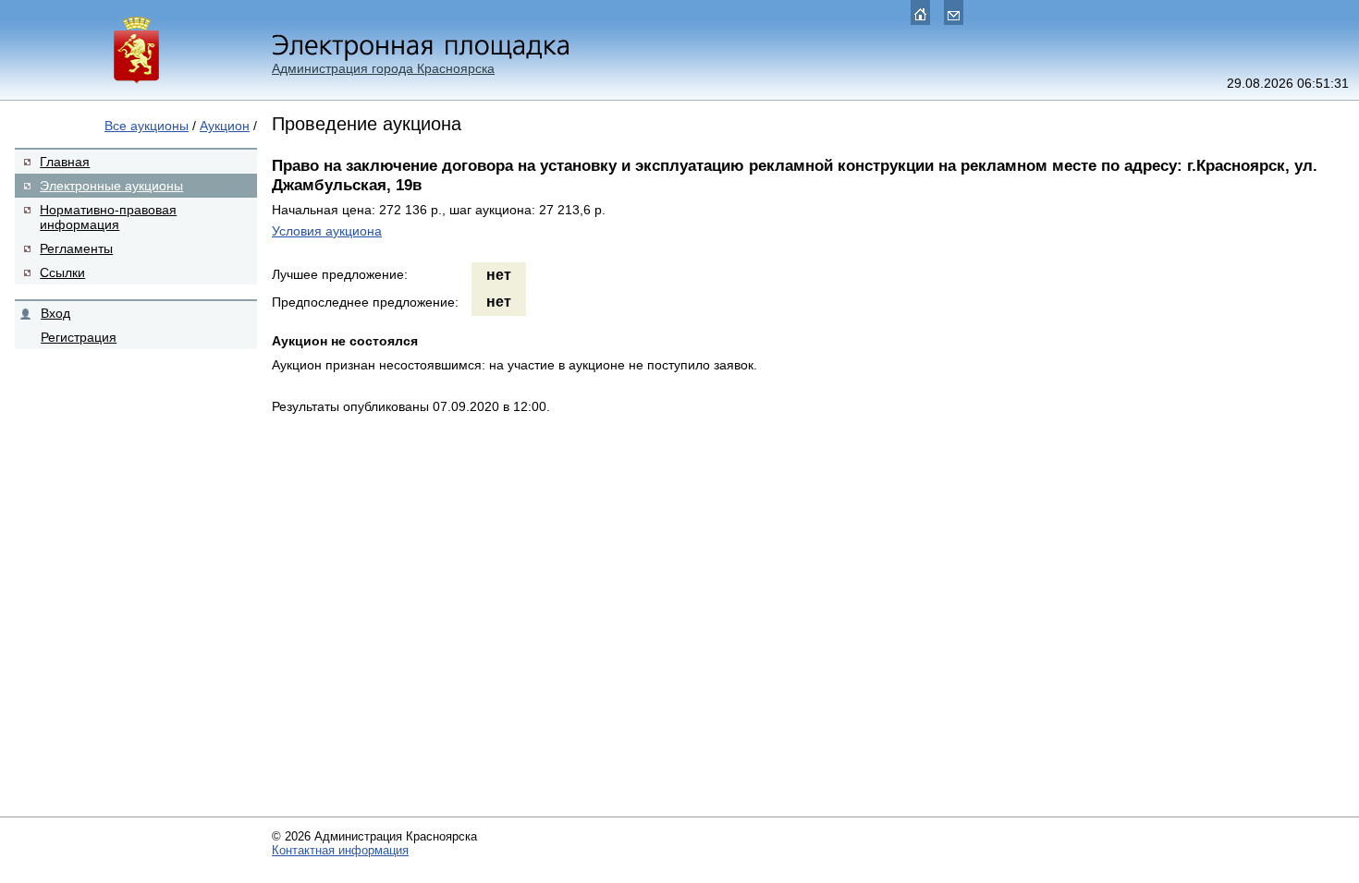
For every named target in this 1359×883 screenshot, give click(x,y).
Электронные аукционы (111, 185)
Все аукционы (146, 125)
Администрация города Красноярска (383, 68)
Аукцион (225, 125)
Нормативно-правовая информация (108, 217)
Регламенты (76, 248)
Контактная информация (340, 850)
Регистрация (78, 337)
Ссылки (62, 272)
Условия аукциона (327, 231)
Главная (65, 161)
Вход (55, 313)
